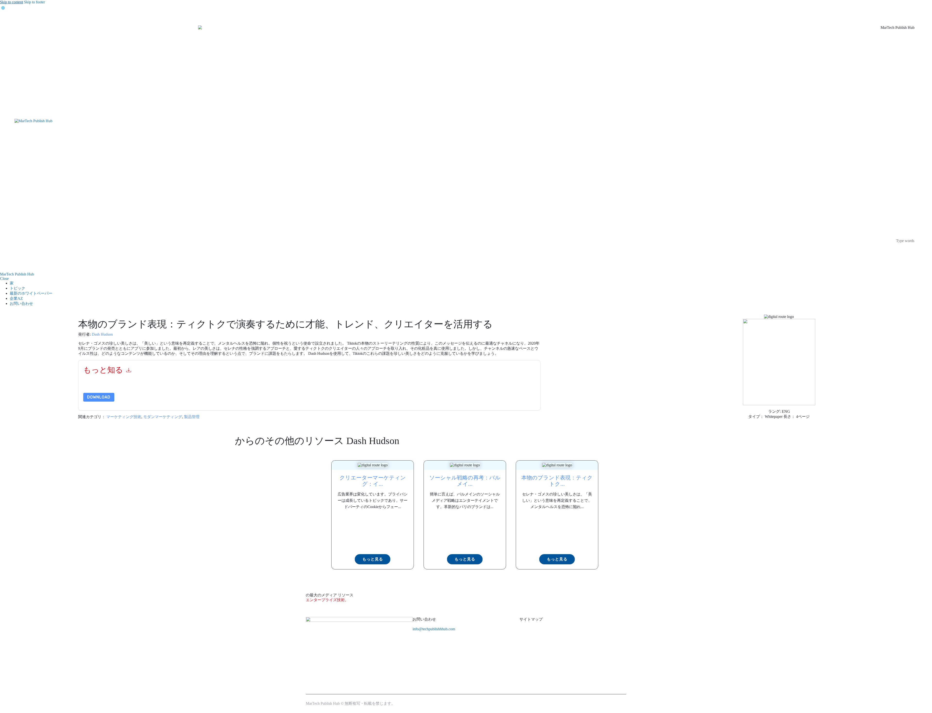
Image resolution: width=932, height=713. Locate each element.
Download (98, 397)
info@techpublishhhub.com (434, 629)
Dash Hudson (102, 334)
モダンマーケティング (162, 417)
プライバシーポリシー (295, 387)
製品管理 (192, 417)
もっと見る (372, 559)
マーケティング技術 (123, 417)
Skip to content (11, 2)
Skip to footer (34, 2)
